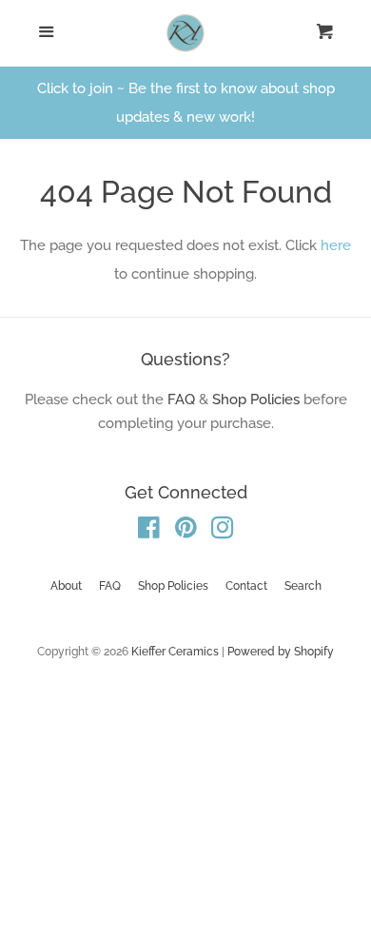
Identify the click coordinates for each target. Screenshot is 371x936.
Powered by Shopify (280, 651)
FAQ (181, 399)
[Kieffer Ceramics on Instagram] (222, 531)
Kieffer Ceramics (175, 651)
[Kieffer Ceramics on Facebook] (149, 531)
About (66, 586)
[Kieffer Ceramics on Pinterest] (186, 531)
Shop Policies (256, 399)
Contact (246, 586)
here (336, 245)
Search (303, 586)
